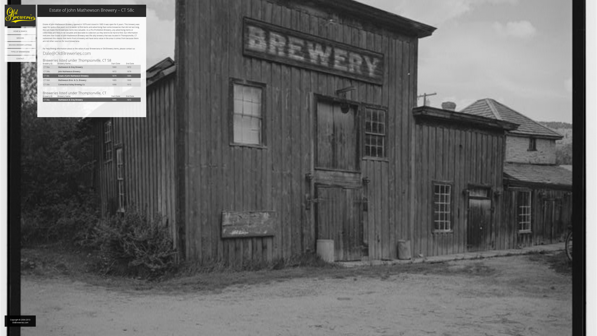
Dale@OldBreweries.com (67, 53)
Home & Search (20, 31)
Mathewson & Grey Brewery (70, 67)
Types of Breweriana (20, 52)
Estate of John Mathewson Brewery (73, 76)
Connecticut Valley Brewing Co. (71, 84)
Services (20, 38)
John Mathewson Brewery (69, 71)
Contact (20, 58)
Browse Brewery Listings (20, 45)
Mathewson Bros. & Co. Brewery (72, 80)
